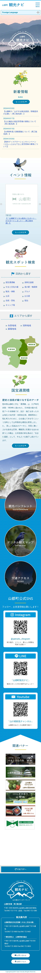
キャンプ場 (10, 305)
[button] (17, 65)
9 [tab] (29, 223)
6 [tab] (19, 223)
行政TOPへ (21, 869)
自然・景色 (10, 300)
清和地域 (27, 325)
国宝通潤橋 (10, 282)
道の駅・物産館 (30, 287)
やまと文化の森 (12, 287)
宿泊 (26, 300)
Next (40, 204)
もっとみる (20, 102)
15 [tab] (15, 226)
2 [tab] (5, 223)
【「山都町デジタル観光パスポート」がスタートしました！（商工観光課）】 (21, 220)
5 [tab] (15, 223)
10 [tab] (32, 223)
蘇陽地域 (12, 329)
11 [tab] (36, 223)
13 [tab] (8, 226)
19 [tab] (29, 226)
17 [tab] (22, 226)
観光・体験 (10, 291)
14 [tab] (12, 226)
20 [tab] (32, 226)
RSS (21, 97)
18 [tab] (25, 226)
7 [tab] (22, 223)
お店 (7, 296)
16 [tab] (19, 226)
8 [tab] (25, 223)
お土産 (27, 296)
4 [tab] (12, 223)
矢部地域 (12, 325)
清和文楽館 (29, 282)
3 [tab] (8, 223)
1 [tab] (2, 223)
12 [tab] (39, 223)
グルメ (27, 291)
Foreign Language (10, 12)
